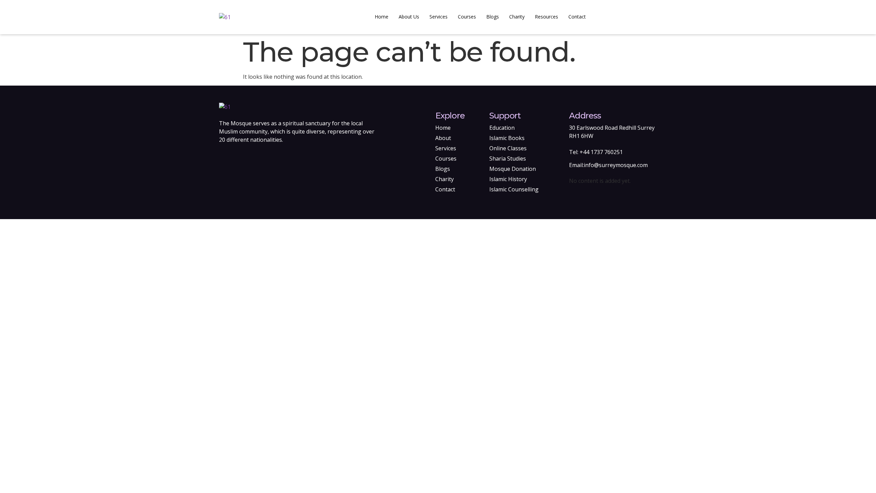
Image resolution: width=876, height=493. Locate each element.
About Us (409, 16)
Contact (577, 16)
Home (381, 16)
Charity (517, 16)
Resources (546, 16)
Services (438, 16)
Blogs (492, 16)
